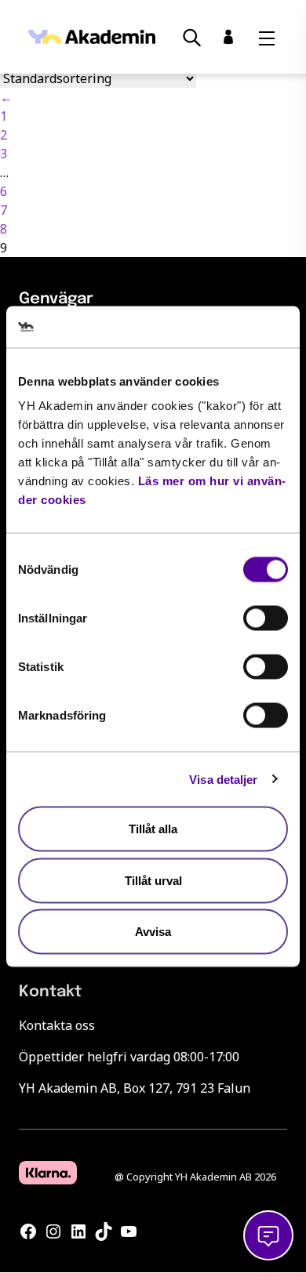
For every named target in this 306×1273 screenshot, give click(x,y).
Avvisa (153, 931)
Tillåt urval (153, 880)
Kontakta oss (57, 1025)
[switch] (265, 618)
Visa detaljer (223, 778)
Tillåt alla (153, 829)
